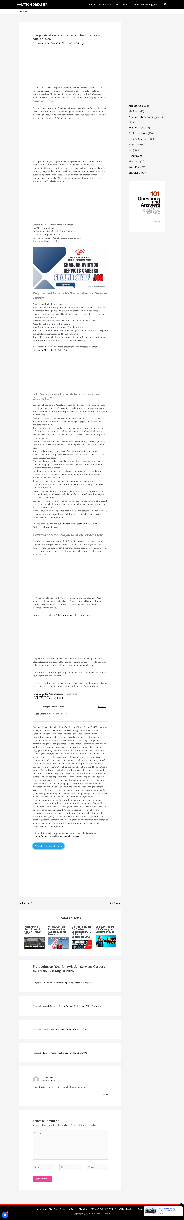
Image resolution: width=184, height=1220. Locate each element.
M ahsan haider (47, 1078)
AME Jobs (134, 111)
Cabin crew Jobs (138, 133)
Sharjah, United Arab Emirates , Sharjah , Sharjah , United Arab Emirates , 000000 (48, 696)
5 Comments (38, 43)
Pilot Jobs (134, 161)
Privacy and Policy (68, 1209)
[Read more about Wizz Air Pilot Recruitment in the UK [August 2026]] (34, 943)
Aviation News (137, 127)
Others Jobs (135, 155)
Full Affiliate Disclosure (125, 1209)
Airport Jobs (136, 105)
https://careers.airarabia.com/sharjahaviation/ (57, 836)
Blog (56, 1209)
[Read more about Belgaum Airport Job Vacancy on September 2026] (106, 940)
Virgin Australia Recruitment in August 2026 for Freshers (57, 930)
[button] (165, 4)
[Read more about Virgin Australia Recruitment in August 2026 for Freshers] (58, 943)
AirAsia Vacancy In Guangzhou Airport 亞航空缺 (64, 1029)
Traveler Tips (136, 172)
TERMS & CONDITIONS (102, 1209)
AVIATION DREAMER (32, 4)
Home (92, 4)
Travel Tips (135, 167)
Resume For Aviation (108, 4)
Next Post (115, 903)
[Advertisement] (70, 67)
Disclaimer (84, 1209)
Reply (105, 1094)
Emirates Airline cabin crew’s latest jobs (79, 523)
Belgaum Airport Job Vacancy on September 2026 (105, 929)
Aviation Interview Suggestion (145, 4)
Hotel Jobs (135, 144)
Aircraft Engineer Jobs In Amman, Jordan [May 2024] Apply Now (72, 1006)
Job (123, 4)
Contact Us (143, 1209)
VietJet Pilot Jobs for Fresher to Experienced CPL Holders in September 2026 (81, 931)
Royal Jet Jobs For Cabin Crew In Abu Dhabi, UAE (64, 1053)
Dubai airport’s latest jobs (67, 615)
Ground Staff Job (58, 43)
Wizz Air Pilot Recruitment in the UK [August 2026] (32, 930)
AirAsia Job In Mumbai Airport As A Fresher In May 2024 (68, 982)
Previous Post (27, 903)
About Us (47, 1209)
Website (102, 706)
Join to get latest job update (49, 846)
